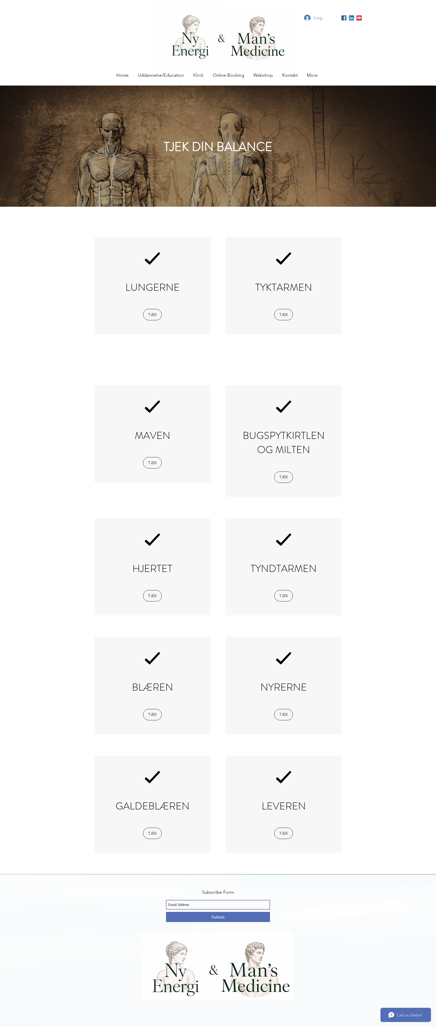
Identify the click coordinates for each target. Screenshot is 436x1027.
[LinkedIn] (351, 17)
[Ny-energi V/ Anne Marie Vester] (359, 17)
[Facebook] (343, 17)
